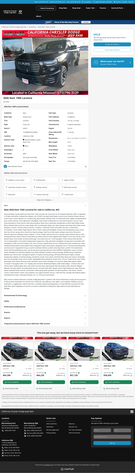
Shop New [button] (63, 8)
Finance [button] (103, 8)
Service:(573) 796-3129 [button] (12, 453)
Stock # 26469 (7, 363)
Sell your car (73, 427)
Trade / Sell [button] (90, 8)
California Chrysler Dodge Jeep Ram (14, 27)
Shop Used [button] (76, 8)
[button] (86, 2)
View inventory (51, 424)
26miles (62, 369)
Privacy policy (51, 433)
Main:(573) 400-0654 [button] (11, 447)
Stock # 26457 (40, 363)
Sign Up (112, 443)
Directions (49, 427)
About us (72, 424)
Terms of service (74, 433)
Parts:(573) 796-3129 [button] (11, 455)
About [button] (38, 16)
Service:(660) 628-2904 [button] (35, 433)
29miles (129, 369)
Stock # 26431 (108, 363)
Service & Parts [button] (117, 8)
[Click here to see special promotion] (67, 22)
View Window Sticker (15, 166)
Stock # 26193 (74, 363)
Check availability (13, 382)
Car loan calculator (75, 430)
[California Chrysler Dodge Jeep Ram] (19, 12)
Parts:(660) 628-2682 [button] (34, 436)
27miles (29, 369)
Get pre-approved (52, 430)
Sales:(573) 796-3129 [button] (12, 450)
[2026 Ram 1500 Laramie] (17, 349)
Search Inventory (47, 8)
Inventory (32, 27)
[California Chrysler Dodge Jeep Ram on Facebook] (131, 411)
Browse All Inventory (112, 44)
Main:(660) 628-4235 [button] (34, 430)
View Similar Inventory (112, 50)
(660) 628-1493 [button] (10, 430)
